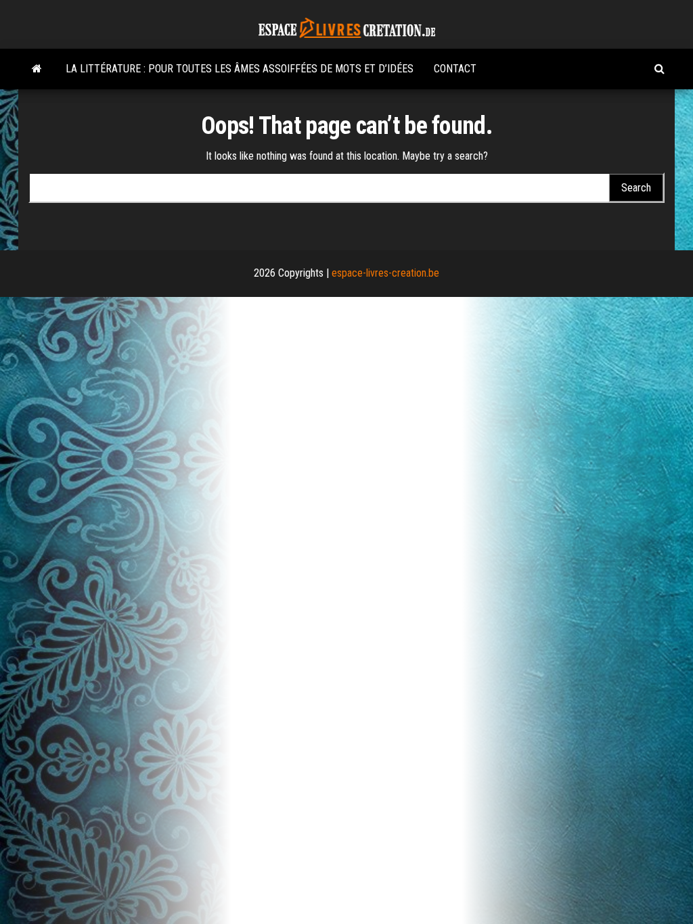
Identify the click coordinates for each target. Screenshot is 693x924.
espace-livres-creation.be (385, 273)
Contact (455, 68)
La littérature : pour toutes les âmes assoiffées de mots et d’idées (239, 68)
